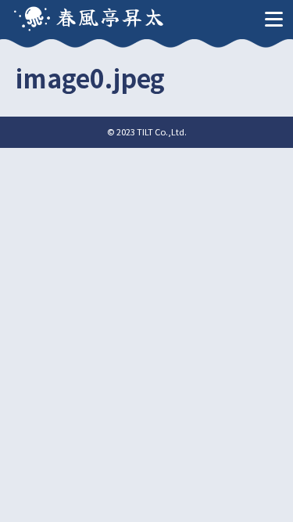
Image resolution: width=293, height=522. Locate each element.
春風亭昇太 (111, 16)
